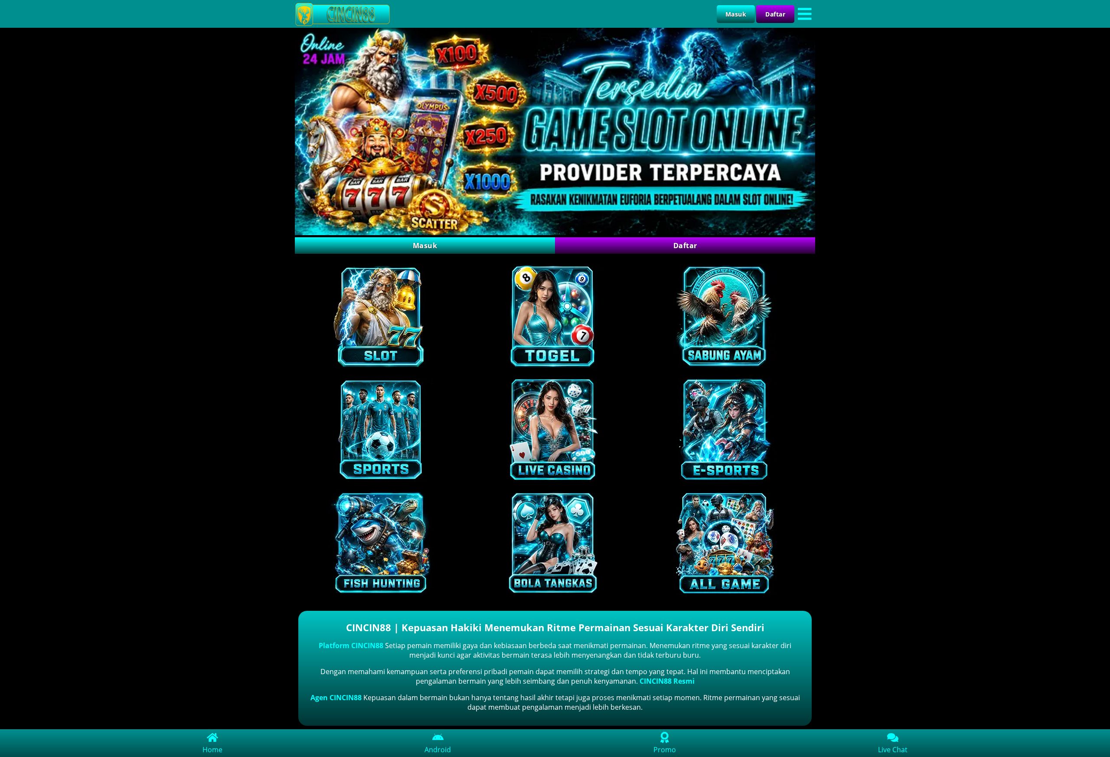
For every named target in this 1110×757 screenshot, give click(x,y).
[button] (312, 132)
